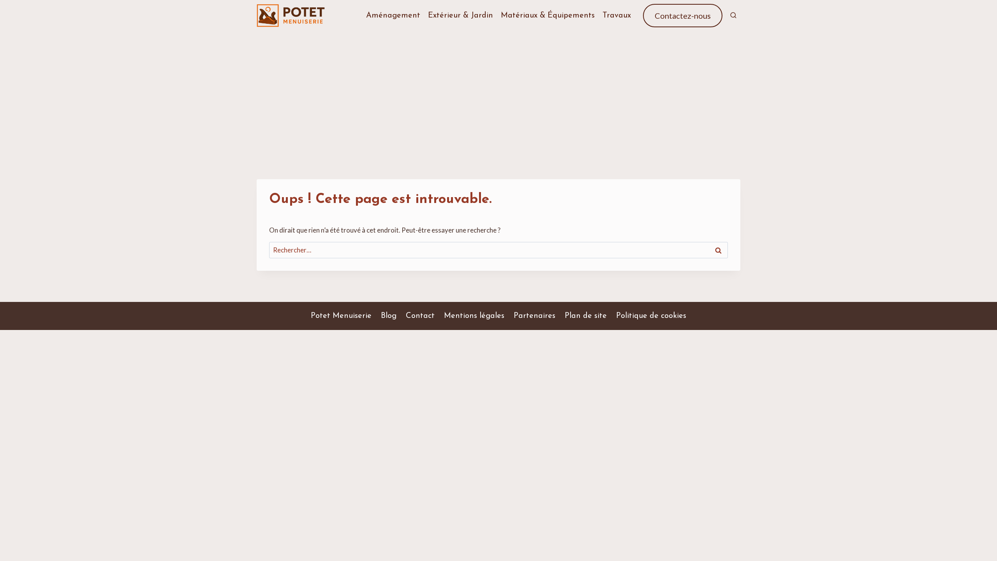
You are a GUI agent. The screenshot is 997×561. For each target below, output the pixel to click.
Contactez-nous (683, 15)
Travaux (616, 15)
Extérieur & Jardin (460, 15)
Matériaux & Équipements (548, 15)
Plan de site (586, 316)
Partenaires (534, 316)
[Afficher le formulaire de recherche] (733, 16)
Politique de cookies (651, 316)
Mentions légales (474, 316)
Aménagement (393, 15)
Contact (420, 316)
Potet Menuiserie (341, 316)
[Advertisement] (498, 89)
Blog (388, 316)
